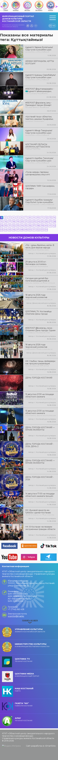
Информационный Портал (27, 674)
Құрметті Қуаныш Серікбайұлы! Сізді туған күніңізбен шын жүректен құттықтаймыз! (40, 77)
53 (42, 229)
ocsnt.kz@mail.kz (16, 616)
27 (50, 221)
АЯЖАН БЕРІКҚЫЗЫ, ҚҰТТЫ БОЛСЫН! (39, 62)
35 (26, 225)
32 (14, 225)
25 (42, 221)
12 (46, 217)
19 (18, 221)
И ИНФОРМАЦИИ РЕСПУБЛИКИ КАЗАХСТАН (32, 645)
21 (26, 221)
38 (38, 225)
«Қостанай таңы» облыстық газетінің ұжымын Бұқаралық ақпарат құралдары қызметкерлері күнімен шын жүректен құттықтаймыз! (39, 118)
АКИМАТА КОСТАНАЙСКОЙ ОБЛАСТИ (30, 630)
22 (30, 221)
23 (34, 221)
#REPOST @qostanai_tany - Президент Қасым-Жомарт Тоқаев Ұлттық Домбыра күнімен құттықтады (38, 105)
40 (46, 225)
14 (54, 217)
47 (18, 229)
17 (10, 221)
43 (1, 229)
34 (22, 225)
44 (5, 229)
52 (38, 229)
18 (14, 221)
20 (22, 221)
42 (54, 225)
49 (26, 229)
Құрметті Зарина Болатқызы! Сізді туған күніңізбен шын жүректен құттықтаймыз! (39, 49)
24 (38, 221)
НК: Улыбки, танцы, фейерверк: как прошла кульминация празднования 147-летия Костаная (40, 363)
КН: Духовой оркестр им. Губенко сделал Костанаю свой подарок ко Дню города (39, 512)
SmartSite (50, 746)
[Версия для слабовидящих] (35, 25)
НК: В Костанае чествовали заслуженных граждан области (40, 528)
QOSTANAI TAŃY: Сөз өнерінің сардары (39, 187)
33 (18, 225)
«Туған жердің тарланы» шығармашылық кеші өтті (37, 173)
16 (6, 221)
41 (50, 225)
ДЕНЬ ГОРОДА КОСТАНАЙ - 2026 (39, 478)
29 (1, 225)
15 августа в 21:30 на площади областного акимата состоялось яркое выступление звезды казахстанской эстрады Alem (40, 413)
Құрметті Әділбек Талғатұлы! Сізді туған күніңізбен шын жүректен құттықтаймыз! (39, 160)
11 (42, 217)
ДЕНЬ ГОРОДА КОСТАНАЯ (38, 377)
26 (46, 221)
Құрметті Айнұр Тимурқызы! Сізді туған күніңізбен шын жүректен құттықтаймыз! (38, 132)
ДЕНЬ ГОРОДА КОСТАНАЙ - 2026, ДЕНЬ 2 (39, 445)
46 (14, 229)
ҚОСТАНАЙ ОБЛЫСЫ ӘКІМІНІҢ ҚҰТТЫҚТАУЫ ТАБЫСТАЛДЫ (37, 146)
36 (30, 225)
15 (2, 221)
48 (22, 229)
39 (42, 225)
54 (46, 229)
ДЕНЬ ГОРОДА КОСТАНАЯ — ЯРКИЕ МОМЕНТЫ (40, 428)
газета (24, 689)
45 (9, 229)
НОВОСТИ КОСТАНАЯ (23, 704)
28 (54, 221)
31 (10, 225)
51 (34, 229)
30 (5, 225)
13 (50, 217)
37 (34, 225)
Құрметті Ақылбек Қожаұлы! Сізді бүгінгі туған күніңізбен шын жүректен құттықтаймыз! (39, 202)
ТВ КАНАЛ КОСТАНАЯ (23, 660)
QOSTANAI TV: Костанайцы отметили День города (38, 312)
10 (38, 217)
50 (30, 229)
